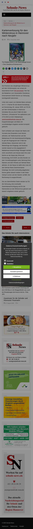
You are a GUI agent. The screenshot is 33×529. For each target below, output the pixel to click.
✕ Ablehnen (16, 276)
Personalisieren (16, 279)
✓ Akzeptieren (16, 267)
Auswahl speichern (16, 271)
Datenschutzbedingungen (16, 282)
